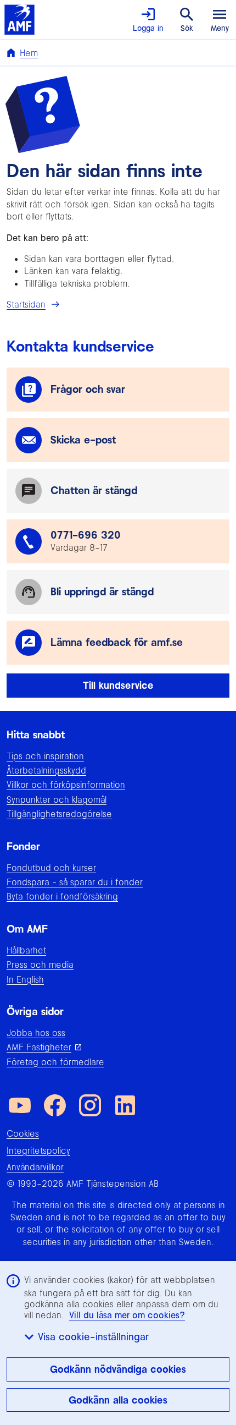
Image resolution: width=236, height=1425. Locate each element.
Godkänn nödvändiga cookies (118, 1369)
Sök (187, 28)
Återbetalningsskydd (46, 770)
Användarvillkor (35, 1166)
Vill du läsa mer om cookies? (127, 1314)
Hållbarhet (26, 950)
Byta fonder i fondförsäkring (62, 896)
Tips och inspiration (45, 755)
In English (25, 979)
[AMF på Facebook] (55, 1105)
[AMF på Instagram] (90, 1105)
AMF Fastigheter (39, 1047)
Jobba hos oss (36, 1032)
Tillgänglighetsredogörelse (59, 813)
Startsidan (26, 304)
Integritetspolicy (38, 1150)
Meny (220, 28)
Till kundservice (118, 685)
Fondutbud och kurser (51, 867)
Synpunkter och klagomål (56, 799)
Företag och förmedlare (55, 1061)
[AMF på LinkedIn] (125, 1105)
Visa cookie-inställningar (93, 1336)
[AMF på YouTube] (20, 1105)
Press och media (40, 964)
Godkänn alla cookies (118, 1400)
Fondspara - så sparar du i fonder (75, 881)
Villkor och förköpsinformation (66, 784)
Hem (29, 52)
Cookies (23, 1133)
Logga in (148, 28)
